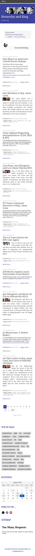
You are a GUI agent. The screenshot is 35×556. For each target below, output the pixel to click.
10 (5, 410)
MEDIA (20, 453)
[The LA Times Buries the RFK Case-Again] (6, 243)
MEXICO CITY (13, 122)
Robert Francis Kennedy (18, 189)
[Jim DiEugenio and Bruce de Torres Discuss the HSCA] (6, 300)
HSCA (27, 321)
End (12, 410)
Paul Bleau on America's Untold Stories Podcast (15, 60)
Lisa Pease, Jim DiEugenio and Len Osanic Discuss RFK (17, 166)
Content (9, 37)
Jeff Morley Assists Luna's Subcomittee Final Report (16, 273)
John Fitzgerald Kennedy (19, 118)
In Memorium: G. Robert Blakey (15, 333)
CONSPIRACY (6, 436)
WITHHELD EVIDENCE (24, 469)
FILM (19, 440)
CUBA (29, 120)
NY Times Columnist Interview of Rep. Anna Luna (15, 205)
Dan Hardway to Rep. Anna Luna (17, 94)
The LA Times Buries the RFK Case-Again (15, 238)
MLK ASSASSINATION (23, 456)
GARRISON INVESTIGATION (10, 446)
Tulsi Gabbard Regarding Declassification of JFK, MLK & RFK (17, 135)
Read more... (7, 86)
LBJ (18, 449)
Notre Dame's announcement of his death (16, 343)
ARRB (14, 392)
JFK (28, 446)
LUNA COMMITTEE (18, 120)
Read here (9, 217)
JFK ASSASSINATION (19, 321)
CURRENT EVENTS (23, 436)
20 (17, 496)
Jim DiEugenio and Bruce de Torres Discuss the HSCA (17, 295)
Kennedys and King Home (14, 35)
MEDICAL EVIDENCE (8, 456)
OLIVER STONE (6, 459)
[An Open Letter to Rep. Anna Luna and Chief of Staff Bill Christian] (6, 366)
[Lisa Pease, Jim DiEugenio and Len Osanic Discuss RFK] (6, 171)
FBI (4, 192)
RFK (14, 191)
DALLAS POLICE (7, 440)
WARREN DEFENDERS (8, 469)
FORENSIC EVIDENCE (21, 443)
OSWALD (5, 122)
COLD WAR (27, 433)
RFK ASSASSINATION (20, 153)
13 (17, 493)
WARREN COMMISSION (9, 466)
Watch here (12, 145)
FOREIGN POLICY (7, 443)
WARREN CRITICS (24, 466)
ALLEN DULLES (7, 433)
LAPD (7, 192)
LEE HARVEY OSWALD (9, 453)
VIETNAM (20, 462)
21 (22, 496)
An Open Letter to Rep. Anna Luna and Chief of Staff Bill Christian (17, 360)
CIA (26, 120)
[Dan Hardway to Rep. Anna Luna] (6, 99)
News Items (14, 82)
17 (3, 496)
